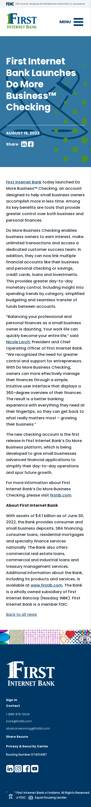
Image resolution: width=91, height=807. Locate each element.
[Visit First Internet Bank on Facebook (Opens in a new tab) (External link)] (26, 768)
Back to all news (21, 614)
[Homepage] (21, 21)
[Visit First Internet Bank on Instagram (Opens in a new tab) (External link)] (18, 768)
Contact (13, 706)
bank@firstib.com (19, 721)
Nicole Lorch (18, 342)
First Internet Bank (23, 182)
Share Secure (17, 737)
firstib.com (60, 495)
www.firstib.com (46, 585)
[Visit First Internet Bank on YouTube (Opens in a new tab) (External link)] (35, 768)
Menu (65, 22)
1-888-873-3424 (18, 714)
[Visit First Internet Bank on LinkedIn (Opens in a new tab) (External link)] (10, 768)
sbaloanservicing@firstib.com (28, 728)
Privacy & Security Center (27, 746)
